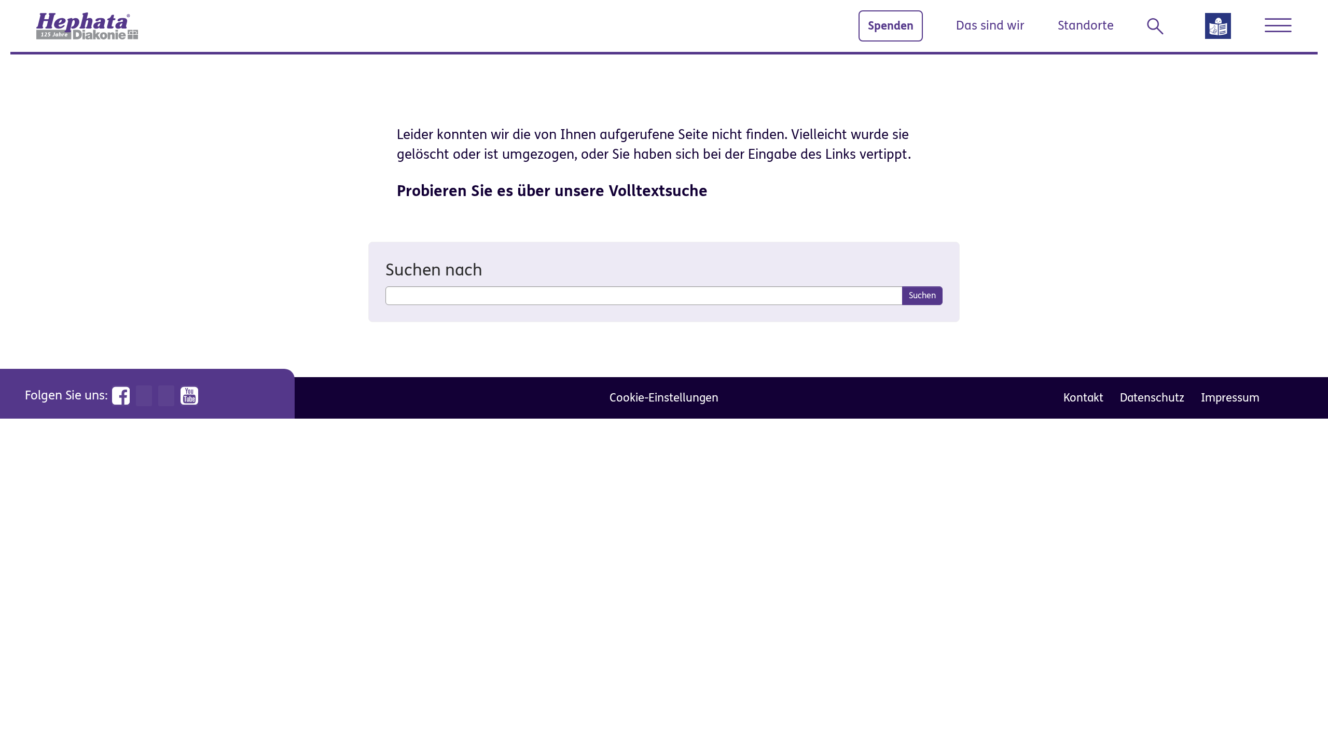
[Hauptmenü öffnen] (1278, 25)
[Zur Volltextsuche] (1159, 26)
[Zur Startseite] (87, 26)
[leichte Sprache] (1218, 29)
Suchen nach (433, 270)
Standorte (1086, 25)
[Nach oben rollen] (1297, 716)
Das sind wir (990, 25)
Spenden (891, 26)
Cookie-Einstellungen (664, 398)
